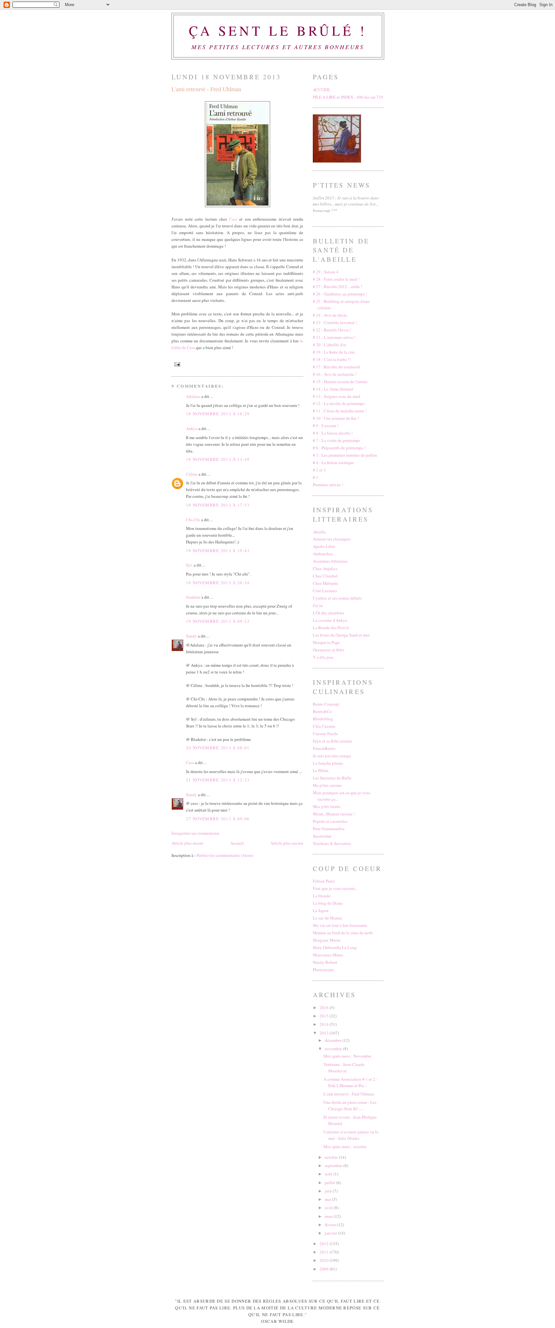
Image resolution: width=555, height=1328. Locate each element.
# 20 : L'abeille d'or (329, 344)
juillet (330, 1182)
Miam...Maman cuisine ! (334, 814)
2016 (325, 1007)
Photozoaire (323, 969)
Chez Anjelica (325, 568)
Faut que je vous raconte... (335, 888)
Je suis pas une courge (332, 756)
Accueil (237, 843)
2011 (325, 1252)
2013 (325, 1033)
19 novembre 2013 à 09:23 (218, 621)
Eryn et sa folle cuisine (332, 741)
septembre (334, 1165)
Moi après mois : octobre (344, 1146)
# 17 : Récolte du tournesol (336, 367)
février (331, 1224)
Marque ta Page (326, 642)
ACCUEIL (321, 89)
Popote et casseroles (330, 821)
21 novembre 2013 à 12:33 (218, 780)
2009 (325, 1269)
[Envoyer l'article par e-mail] (176, 364)
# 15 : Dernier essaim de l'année (340, 381)
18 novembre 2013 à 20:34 (218, 582)
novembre (334, 1048)
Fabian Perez (324, 881)
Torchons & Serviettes (332, 843)
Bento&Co (322, 711)
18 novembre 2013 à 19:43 (218, 550)
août (329, 1174)
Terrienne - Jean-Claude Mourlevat (344, 1067)
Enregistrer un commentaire (195, 833)
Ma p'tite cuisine (327, 785)
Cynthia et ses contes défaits (337, 598)
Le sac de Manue (327, 918)
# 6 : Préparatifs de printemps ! (339, 448)
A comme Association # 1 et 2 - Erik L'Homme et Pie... (350, 1082)
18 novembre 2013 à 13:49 (218, 459)
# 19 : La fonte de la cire (334, 352)
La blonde (321, 896)
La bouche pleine (328, 763)
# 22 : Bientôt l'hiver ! (332, 330)
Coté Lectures (325, 591)
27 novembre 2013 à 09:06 (218, 819)
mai (328, 1199)
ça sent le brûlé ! (278, 31)
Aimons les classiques (332, 539)
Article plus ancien (286, 843)
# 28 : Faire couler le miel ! (336, 279)
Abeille (319, 532)
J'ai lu (318, 605)
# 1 (315, 477)
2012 (325, 1243)
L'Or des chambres (328, 613)
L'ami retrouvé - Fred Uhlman (206, 89)
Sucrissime (322, 836)
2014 (325, 1024)
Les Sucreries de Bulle (332, 778)
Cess (233, 219)
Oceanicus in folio (328, 650)
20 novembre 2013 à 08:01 (218, 748)
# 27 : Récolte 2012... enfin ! (337, 286)
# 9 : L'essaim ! (326, 425)
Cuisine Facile (325, 733)
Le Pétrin (321, 770)
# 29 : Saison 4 (326, 272)
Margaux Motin (326, 940)
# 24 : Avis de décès (330, 315)
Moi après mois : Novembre (347, 1056)
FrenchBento (324, 748)
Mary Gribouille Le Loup (335, 947)
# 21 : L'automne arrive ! (334, 337)
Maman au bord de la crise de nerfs (343, 933)
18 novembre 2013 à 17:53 (218, 505)
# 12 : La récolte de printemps (339, 403)
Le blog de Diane (328, 903)
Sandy (191, 636)
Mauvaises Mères (328, 955)
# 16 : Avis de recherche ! (335, 374)
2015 (325, 1016)
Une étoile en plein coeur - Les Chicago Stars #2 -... (349, 1105)
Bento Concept (326, 704)
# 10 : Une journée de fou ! (336, 418)
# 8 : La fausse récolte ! (333, 433)
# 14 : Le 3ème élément (333, 389)
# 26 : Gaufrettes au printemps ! (340, 294)
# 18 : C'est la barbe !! (331, 359)
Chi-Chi (193, 520)
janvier (331, 1233)
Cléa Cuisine (324, 726)
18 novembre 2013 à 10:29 (218, 414)
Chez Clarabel (325, 576)
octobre (332, 1157)
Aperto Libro (324, 546)
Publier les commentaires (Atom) (225, 855)
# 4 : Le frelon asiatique (333, 462)
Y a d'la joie (323, 657)
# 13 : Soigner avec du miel (336, 396)
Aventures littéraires (330, 561)
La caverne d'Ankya (330, 620)
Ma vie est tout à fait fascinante (340, 925)
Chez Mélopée (325, 583)
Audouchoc (323, 554)
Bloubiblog (323, 719)
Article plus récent (187, 843)
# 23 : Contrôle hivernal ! (335, 322)
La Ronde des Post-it (331, 627)
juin (329, 1191)
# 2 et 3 (319, 470)
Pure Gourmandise (329, 828)
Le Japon (321, 910)
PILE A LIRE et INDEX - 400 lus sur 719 (348, 97)
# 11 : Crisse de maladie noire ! (339, 411)
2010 (325, 1260)
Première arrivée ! (328, 485)
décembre (333, 1040)
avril (329, 1207)
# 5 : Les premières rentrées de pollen (345, 455)
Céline (192, 474)
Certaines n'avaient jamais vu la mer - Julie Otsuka (350, 1135)
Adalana (193, 396)
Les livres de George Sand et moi (341, 635)
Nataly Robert (325, 962)
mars (329, 1216)
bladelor (193, 597)
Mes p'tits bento (326, 806)
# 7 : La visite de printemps (336, 440)
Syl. (189, 565)
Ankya (192, 428)
